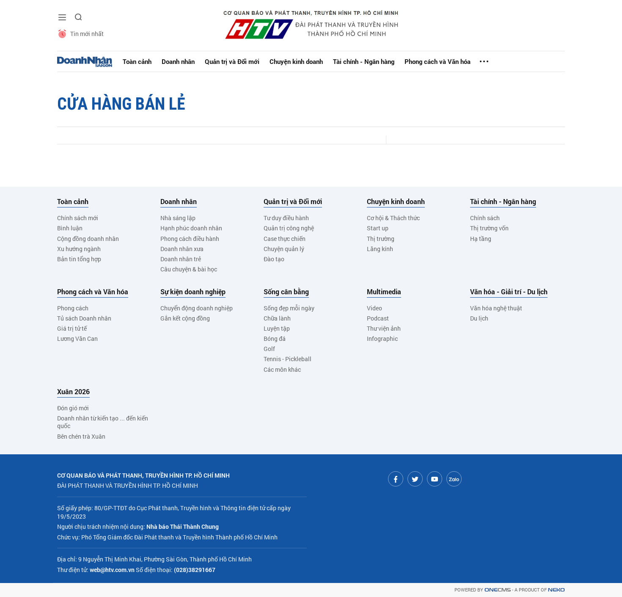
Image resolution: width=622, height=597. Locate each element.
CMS (497, 590)
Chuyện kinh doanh (296, 61)
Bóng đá (275, 338)
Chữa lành (277, 318)
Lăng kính (380, 249)
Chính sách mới (77, 218)
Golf (269, 349)
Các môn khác (282, 369)
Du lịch (479, 318)
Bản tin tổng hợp (79, 259)
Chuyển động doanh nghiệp (196, 308)
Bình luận (70, 228)
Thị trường (380, 239)
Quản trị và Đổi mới (232, 61)
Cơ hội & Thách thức (393, 218)
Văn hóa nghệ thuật (496, 308)
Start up (377, 228)
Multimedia (384, 291)
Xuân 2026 (73, 391)
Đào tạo (274, 259)
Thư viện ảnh (384, 328)
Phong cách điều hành (189, 239)
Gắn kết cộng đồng (185, 318)
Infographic (382, 338)
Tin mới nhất (87, 34)
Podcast (378, 318)
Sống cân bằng (286, 291)
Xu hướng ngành (79, 249)
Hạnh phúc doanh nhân (191, 228)
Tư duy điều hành (286, 218)
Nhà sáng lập (177, 218)
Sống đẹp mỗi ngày (289, 308)
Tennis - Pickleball (287, 359)
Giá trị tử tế (72, 328)
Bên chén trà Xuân (81, 436)
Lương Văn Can (77, 338)
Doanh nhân (178, 61)
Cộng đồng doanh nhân (88, 239)
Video (374, 308)
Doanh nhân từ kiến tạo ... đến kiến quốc (102, 422)
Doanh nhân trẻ (180, 259)
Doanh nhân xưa (182, 249)
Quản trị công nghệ (289, 228)
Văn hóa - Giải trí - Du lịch (509, 291)
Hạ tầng (480, 239)
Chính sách (485, 218)
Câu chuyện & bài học (188, 269)
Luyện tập (277, 328)
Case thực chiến (284, 239)
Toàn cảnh (137, 61)
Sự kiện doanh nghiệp (193, 291)
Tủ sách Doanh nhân (84, 318)
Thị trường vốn (489, 228)
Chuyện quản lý (284, 249)
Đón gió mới (73, 408)
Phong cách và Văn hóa (438, 61)
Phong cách (72, 308)
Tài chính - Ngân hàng (363, 61)
